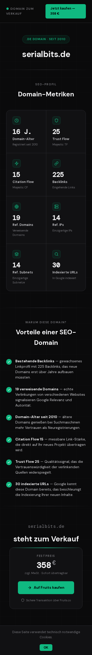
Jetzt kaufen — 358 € (62, 11)
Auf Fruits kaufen (49, 587)
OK (46, 647)
